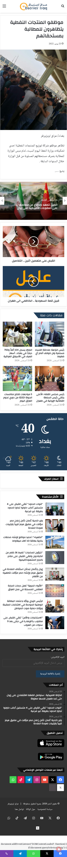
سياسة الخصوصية (44, 809)
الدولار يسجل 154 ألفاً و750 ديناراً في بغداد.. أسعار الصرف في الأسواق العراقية (18, 353)
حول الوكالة (30, 809)
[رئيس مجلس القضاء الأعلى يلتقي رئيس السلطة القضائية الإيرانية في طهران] (49, 378)
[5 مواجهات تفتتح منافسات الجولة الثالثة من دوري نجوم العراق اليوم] (17, 378)
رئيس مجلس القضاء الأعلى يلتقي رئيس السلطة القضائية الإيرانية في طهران (50, 397)
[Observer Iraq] (33, 6)
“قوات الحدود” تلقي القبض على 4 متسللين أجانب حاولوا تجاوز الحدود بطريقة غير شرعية (25, 508)
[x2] (60, 787)
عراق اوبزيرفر (13, 804)
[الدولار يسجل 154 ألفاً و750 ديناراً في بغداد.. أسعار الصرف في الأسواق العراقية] (17, 334)
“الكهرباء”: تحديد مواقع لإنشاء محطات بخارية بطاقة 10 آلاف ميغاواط (23, 539)
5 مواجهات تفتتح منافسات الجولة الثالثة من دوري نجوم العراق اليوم (17, 397)
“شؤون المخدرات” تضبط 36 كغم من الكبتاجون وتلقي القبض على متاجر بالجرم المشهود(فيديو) (24, 556)
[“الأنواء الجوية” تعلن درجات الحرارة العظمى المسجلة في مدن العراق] (54, 590)
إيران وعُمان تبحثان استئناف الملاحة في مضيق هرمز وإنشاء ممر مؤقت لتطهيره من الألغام (23, 573)
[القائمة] (4, 8)
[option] (33, 201)
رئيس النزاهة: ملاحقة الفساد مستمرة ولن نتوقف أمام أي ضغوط (49, 353)
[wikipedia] (52, 787)
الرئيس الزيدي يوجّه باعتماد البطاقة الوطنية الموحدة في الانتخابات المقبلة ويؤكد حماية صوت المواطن (23, 605)
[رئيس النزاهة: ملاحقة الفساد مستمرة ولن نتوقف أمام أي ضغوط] (49, 334)
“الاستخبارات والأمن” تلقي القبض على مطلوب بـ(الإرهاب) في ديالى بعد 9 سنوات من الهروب (23, 621)
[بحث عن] (62, 8)
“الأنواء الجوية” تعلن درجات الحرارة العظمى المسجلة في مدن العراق (25, 588)
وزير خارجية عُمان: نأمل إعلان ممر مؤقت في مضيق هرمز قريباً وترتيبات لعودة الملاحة (24, 524)
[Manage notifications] (59, 849)
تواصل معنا (19, 809)
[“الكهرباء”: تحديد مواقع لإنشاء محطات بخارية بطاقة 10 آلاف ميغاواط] (54, 542)
